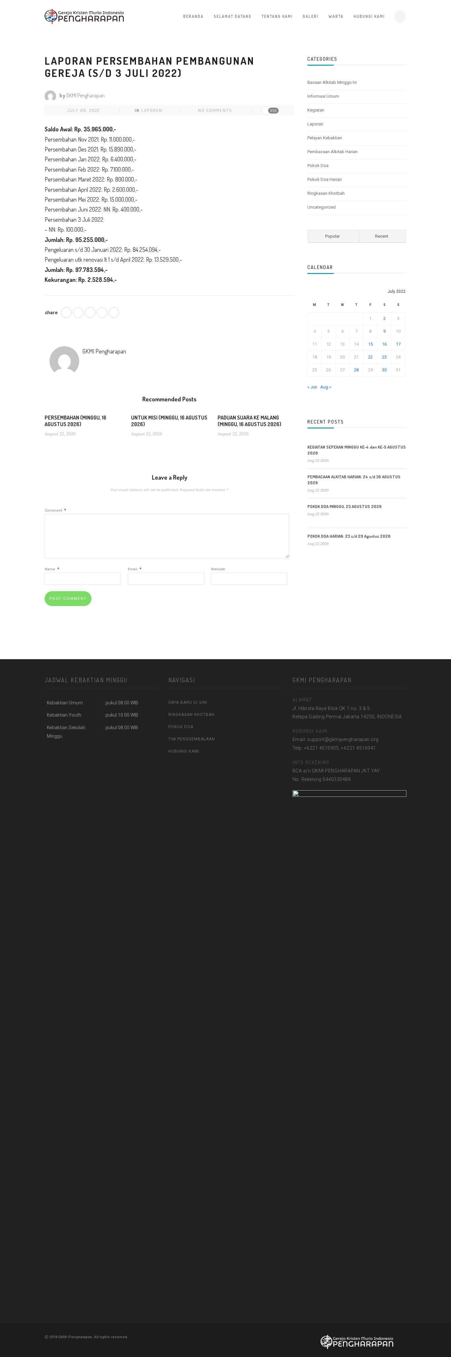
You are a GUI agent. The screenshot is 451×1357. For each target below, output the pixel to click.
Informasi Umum (323, 96)
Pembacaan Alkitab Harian (332, 151)
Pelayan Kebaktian (324, 137)
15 (370, 344)
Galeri (311, 16)
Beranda (193, 16)
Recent (381, 236)
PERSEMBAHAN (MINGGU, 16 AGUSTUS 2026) (75, 420)
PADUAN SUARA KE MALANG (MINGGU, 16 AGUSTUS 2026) (249, 420)
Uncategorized (321, 207)
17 (398, 344)
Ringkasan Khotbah (326, 193)
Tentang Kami (277, 16)
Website (218, 569)
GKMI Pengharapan (85, 95)
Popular (332, 236)
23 (384, 357)
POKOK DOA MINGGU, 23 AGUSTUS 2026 (344, 506)
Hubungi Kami (369, 16)
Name (52, 569)
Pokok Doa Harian (324, 179)
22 (370, 357)
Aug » (325, 387)
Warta (336, 16)
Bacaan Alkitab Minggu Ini (332, 82)
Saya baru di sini (187, 702)
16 (384, 344)
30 (384, 369)
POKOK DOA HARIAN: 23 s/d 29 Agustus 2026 (349, 536)
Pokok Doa (318, 165)
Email (134, 569)
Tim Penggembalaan (191, 739)
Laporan (151, 110)
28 (356, 369)
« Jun (312, 387)
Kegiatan (315, 110)
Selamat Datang (233, 16)
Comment (55, 510)
